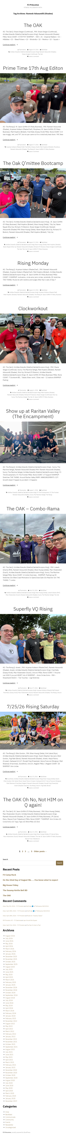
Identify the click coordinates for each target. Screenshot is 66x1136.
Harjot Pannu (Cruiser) (29, 781)
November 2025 (11, 959)
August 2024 (10, 998)
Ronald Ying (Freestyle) (51, 783)
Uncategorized (10, 1127)
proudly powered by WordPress (21, 1132)
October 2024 (10, 993)
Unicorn (59, 692)
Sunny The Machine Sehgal (19, 397)
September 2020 (11, 1078)
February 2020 (10, 1096)
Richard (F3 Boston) (39, 247)
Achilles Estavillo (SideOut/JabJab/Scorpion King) (24, 52)
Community (9, 1120)
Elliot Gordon (7, 781)
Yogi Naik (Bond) (45, 785)
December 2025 (11, 956)
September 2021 (11, 1047)
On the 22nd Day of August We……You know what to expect (30, 880)
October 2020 (10, 1075)
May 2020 (9, 1088)
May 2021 (9, 1057)
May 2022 (9, 1026)
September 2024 (11, 995)
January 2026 (10, 954)
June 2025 (9, 972)
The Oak (40, 54)
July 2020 (9, 1083)
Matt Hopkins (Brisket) (46, 147)
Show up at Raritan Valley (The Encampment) (33, 413)
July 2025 (9, 969)
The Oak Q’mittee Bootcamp (33, 163)
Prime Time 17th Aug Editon (33, 68)
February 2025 (10, 982)
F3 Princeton (33, 5)
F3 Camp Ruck (9, 875)
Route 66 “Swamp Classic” (35, 916)
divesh (57, 690)
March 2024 (9, 1011)
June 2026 (9, 941)
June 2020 (9, 1085)
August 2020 (10, 1080)
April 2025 (9, 977)
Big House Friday (10, 885)
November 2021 (11, 1042)
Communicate (10, 1117)
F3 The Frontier (54, 492)
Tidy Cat (24, 249)
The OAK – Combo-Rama (33, 508)
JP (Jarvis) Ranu (54, 834)
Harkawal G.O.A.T (41, 781)
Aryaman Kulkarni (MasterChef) (15, 147)
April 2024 (9, 1008)
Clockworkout (33, 308)
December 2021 (11, 1039)
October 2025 (10, 962)
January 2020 (10, 1098)
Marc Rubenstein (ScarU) (13, 595)
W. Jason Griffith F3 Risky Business (44, 149)
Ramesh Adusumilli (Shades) (47, 52)
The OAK (33, 25)
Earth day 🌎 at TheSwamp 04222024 (37, 906)
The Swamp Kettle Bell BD (15, 890)
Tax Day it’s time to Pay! (34, 925)
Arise (7, 1112)
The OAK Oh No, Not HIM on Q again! (33, 802)
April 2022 (9, 1029)
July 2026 (9, 938)
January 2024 (10, 1016)
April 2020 (9, 1091)
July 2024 (9, 1000)
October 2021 (10, 1044)
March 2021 (9, 1062)
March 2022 (9, 1031)
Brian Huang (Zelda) (41, 244)
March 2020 (9, 1093)
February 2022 (10, 1034)
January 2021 (10, 1067)
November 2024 (11, 990)
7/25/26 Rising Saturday (33, 706)
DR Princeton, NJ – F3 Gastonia (12, 920)
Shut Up (54, 395)
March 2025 (9, 980)
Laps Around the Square (30, 920)
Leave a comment (34, 56)
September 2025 (11, 964)
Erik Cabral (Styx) (17, 781)
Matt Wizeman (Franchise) (14, 783)
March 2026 (9, 949)
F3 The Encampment (43, 492)
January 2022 (10, 1036)
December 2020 (11, 1070)
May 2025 (9, 974)
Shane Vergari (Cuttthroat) (29, 54)
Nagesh (24, 783)
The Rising (31, 149)
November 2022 (11, 1021)
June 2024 (9, 1003)
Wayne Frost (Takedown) (32, 839)
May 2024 (9, 1005)
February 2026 (10, 951)
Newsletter (9, 1125)
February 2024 (10, 1013)
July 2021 (9, 1052)
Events (7, 1122)
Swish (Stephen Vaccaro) (21, 785)
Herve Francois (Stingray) (53, 781)
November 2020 (11, 1073)
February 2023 (10, 1018)
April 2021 (9, 1060)
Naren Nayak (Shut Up (9, 247)
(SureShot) (10, 779)
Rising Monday (33, 263)
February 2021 (10, 1065)
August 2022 (10, 1024)
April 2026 (9, 946)
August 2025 (10, 967)
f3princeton (22, 49)
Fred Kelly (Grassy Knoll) (32, 147)
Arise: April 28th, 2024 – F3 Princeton (14, 911)
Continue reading (11, 44)
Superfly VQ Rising (33, 609)
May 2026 (9, 943)
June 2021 (9, 1054)
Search (5, 859)
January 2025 (10, 985)
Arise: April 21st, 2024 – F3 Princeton (14, 925)
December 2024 (11, 987)
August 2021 (10, 1049)
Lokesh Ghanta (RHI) (54, 593)
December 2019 (11, 1101)
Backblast (44, 49)
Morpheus (57, 147)
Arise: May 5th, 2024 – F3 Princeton (13, 906)
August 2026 (10, 936)
